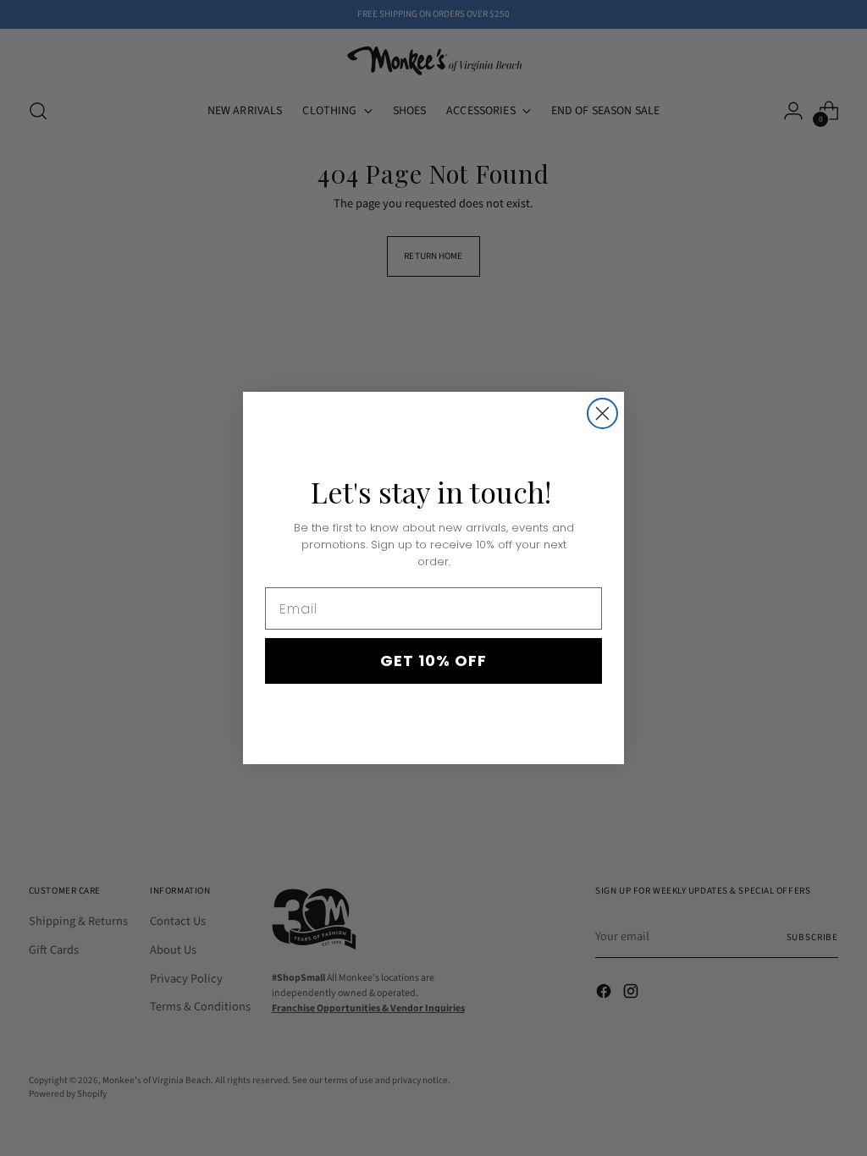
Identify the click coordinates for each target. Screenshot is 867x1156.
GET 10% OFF (433, 660)
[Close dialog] (602, 413)
